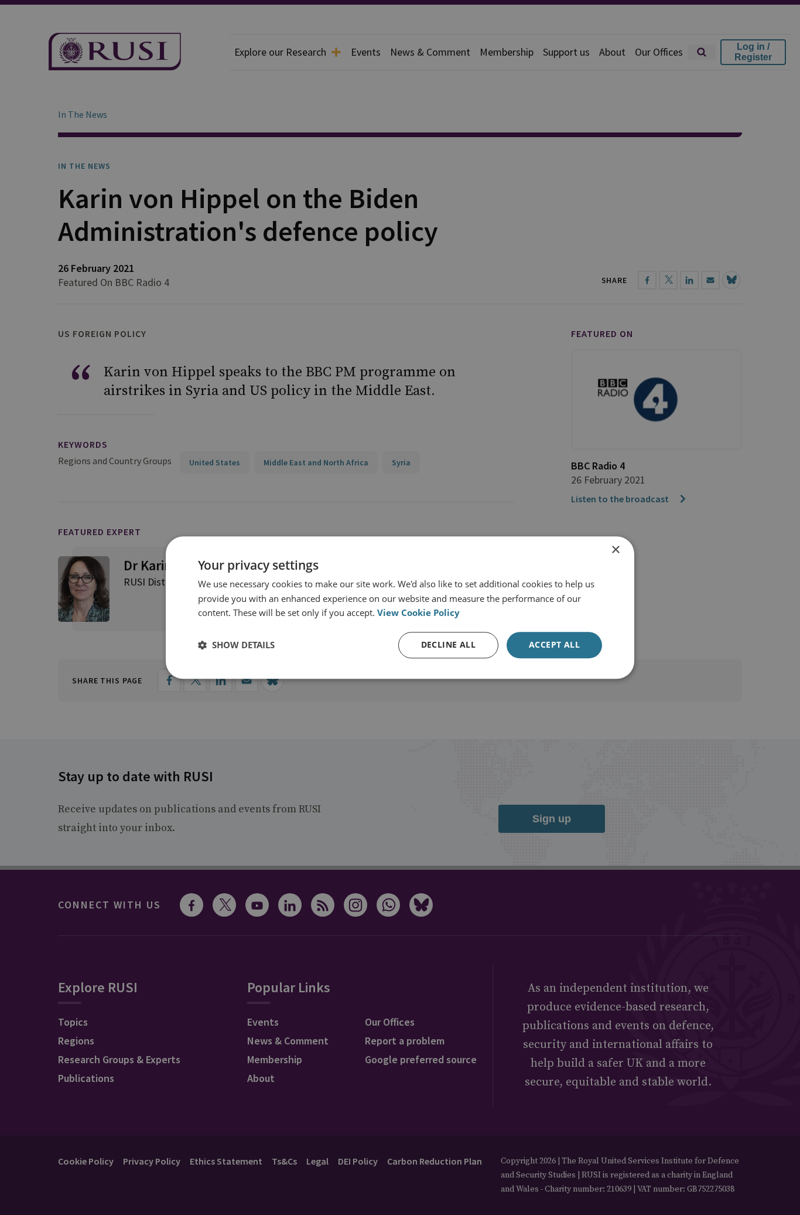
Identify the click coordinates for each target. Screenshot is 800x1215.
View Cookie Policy (418, 613)
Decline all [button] (448, 644)
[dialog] (400, 607)
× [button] (615, 550)
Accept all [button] (554, 644)
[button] (236, 645)
